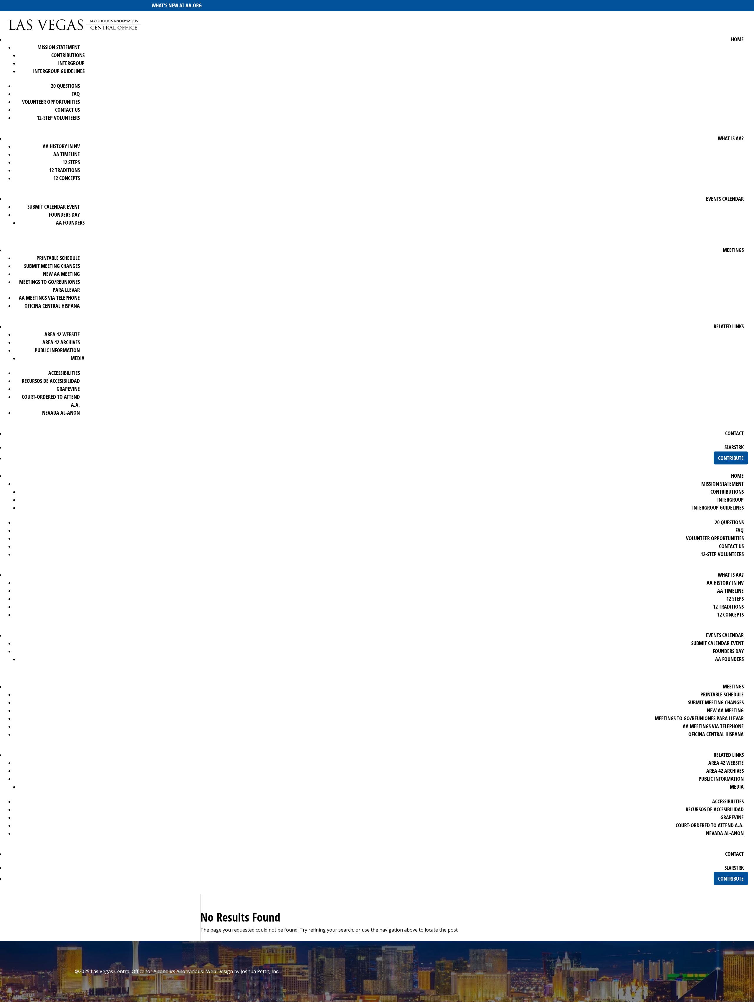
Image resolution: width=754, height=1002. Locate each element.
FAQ (76, 93)
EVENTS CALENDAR (725, 198)
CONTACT (734, 433)
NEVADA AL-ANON (61, 412)
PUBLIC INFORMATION (57, 350)
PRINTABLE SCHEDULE (58, 257)
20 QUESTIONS (65, 85)
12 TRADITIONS (64, 170)
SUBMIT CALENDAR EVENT (53, 206)
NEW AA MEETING (61, 273)
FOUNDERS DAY (64, 214)
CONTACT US (67, 109)
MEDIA (78, 358)
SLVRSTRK (734, 447)
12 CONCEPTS (66, 178)
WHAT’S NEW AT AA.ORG (177, 5)
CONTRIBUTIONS (68, 55)
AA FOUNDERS (70, 222)
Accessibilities (64, 372)
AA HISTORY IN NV (61, 146)
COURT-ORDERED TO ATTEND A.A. (710, 825)
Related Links (729, 326)
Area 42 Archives (61, 342)
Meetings (733, 249)
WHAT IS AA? (731, 138)
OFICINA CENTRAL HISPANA (52, 305)
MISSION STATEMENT (58, 47)
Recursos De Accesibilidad (51, 380)
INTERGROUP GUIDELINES (59, 71)
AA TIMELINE (66, 154)
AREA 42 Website (62, 334)
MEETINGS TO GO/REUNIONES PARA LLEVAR (699, 718)
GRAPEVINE (68, 388)
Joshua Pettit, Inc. (260, 971)
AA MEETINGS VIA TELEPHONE (49, 297)
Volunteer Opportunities (51, 101)
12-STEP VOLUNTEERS (58, 117)
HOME (737, 39)
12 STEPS (71, 162)
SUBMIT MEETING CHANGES (52, 265)
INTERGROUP (71, 63)
